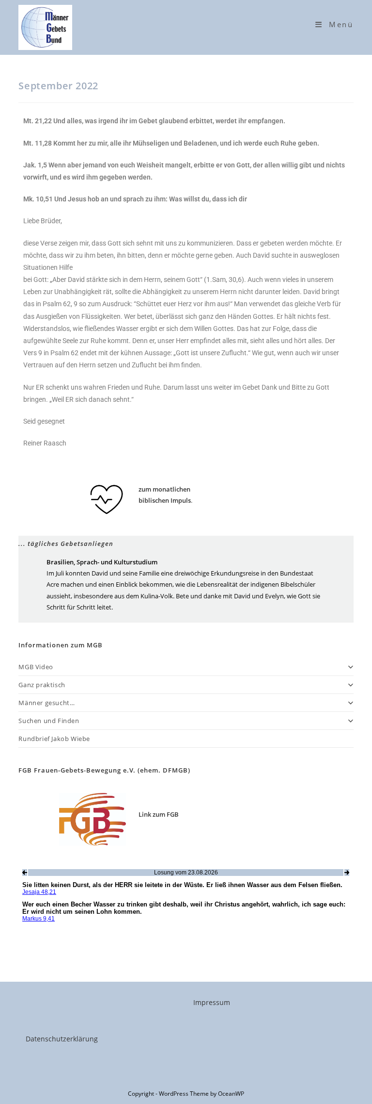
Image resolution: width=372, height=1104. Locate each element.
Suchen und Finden (48, 720)
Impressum (211, 1002)
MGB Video (35, 666)
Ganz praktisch (41, 684)
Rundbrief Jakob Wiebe (54, 738)
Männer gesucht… (46, 702)
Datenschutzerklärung (62, 1038)
